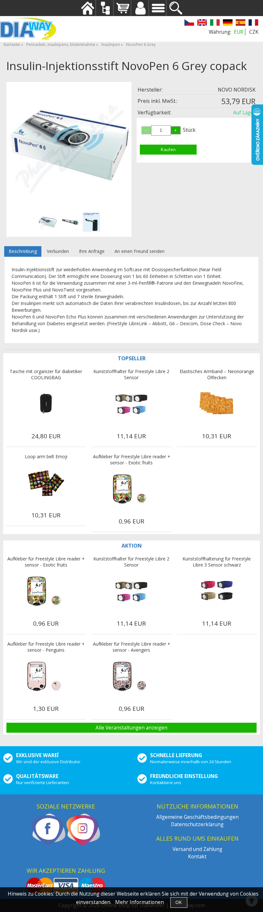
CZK (254, 32)
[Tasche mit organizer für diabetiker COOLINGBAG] (46, 404)
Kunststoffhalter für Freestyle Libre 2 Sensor (131, 374)
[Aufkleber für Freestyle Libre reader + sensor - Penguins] (46, 676)
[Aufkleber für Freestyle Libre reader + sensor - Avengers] (131, 676)
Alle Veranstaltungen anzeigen (131, 727)
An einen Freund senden (140, 251)
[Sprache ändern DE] (228, 23)
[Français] (253, 23)
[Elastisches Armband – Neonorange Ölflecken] (217, 404)
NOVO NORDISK (237, 89)
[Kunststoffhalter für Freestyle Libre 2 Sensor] (131, 404)
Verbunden (58, 251)
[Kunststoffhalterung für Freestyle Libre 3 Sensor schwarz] (217, 591)
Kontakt (197, 856)
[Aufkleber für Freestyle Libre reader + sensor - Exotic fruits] (131, 489)
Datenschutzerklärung (197, 824)
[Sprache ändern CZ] (189, 23)
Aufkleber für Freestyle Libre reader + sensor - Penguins (45, 647)
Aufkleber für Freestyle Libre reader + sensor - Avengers (131, 647)
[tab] (22, 251)
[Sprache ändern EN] (202, 23)
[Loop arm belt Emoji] (45, 483)
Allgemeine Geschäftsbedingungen (197, 817)
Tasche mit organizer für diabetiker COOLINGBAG (46, 374)
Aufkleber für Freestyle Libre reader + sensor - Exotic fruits (131, 459)
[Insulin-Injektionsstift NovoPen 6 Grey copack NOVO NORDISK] (69, 144)
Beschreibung (23, 251)
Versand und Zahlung (197, 849)
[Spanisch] (240, 23)
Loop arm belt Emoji (46, 456)
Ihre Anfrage (92, 251)
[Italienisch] (215, 23)
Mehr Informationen (139, 902)
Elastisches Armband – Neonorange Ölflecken (217, 374)
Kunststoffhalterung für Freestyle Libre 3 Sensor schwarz (216, 562)
